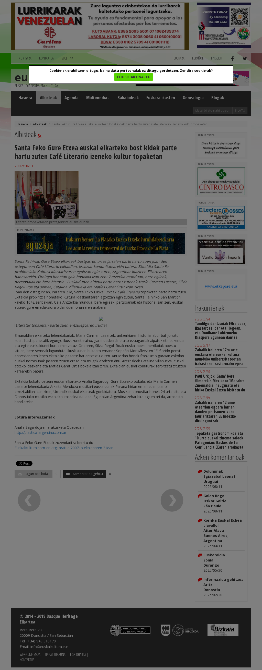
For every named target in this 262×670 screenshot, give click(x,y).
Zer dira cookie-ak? (196, 70)
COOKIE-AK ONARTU (133, 77)
